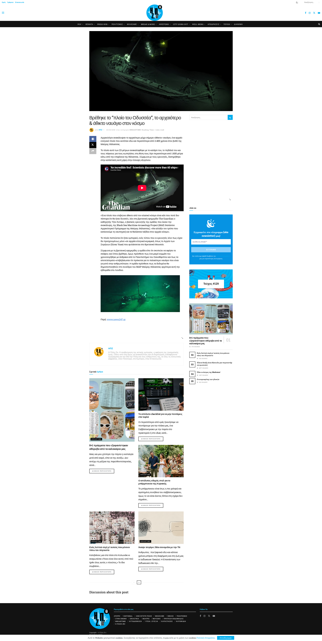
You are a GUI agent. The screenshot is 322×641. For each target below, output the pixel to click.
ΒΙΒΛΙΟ (171, 616)
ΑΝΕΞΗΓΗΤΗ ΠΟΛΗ (144, 616)
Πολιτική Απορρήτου (205, 637)
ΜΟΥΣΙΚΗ (156, 619)
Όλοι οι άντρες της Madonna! (208, 372)
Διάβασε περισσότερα (103, 471)
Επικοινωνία (19, 2)
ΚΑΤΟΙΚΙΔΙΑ (181, 621)
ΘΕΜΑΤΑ (89, 24)
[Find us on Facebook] (305, 13)
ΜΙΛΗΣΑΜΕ (132, 24)
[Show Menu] (3, 13)
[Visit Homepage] (154, 13)
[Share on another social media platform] (92, 151)
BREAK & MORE (148, 24)
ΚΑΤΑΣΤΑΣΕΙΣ (167, 621)
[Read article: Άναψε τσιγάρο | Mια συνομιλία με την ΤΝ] (161, 527)
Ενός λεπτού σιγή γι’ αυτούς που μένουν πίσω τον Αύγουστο (109, 549)
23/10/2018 (110, 130)
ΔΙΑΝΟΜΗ (238, 24)
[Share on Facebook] (92, 139)
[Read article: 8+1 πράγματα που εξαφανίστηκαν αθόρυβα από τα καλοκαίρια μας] (112, 410)
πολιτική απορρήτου (223, 256)
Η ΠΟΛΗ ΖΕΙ (120, 624)
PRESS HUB (102, 24)
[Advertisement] (135, 333)
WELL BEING (198, 24)
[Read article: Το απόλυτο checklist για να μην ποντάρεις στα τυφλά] (161, 394)
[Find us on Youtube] (319, 13)
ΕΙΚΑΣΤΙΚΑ (134, 619)
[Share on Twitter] (92, 145)
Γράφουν (10, 2)
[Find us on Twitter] (314, 12)
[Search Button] (318, 2)
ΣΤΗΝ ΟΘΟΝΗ (121, 619)
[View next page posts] (139, 582)
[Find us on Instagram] (310, 13)
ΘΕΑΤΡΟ (146, 619)
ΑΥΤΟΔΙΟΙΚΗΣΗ (135, 621)
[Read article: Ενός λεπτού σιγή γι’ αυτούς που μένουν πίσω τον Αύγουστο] (112, 527)
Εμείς (4, 2)
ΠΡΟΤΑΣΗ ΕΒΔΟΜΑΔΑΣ (174, 619)
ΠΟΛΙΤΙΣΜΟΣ (182, 616)
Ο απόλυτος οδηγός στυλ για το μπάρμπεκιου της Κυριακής (154, 482)
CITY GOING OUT (180, 24)
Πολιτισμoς (117, 24)
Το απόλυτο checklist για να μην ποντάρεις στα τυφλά (160, 415)
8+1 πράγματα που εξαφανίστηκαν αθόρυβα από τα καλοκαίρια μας (205, 340)
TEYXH (227, 24)
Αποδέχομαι (226, 637)
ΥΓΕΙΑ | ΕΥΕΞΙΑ (151, 621)
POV (79, 24)
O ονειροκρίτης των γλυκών (208, 379)
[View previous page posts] (134, 582)
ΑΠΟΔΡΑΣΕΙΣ (213, 24)
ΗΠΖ (100, 130)
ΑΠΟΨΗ (117, 616)
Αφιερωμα (164, 24)
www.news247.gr (116, 319)
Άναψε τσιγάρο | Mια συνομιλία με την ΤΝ (159, 547)
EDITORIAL (128, 616)
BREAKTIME (135, 130)
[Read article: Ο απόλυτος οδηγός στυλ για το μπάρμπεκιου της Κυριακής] (161, 461)
